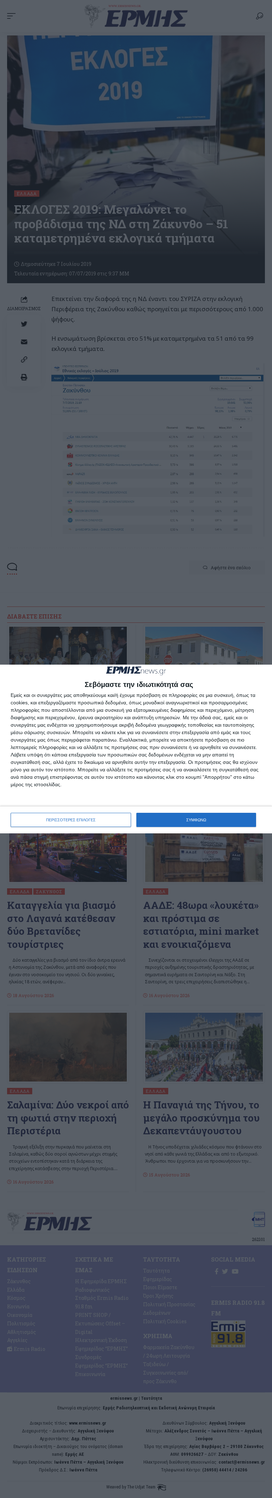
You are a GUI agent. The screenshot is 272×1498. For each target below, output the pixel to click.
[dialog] (136, 749)
